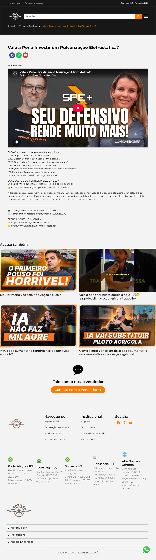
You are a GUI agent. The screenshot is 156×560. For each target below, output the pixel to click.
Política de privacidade (34, 3)
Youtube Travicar (28, 26)
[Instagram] (124, 423)
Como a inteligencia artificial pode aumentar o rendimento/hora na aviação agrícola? (113, 352)
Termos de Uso (14, 3)
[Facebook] (118, 423)
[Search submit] (138, 16)
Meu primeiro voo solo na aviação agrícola (30, 295)
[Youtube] (131, 423)
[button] (146, 16)
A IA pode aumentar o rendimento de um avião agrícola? (34, 352)
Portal (11, 26)
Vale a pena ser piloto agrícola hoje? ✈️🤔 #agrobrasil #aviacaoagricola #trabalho (109, 296)
